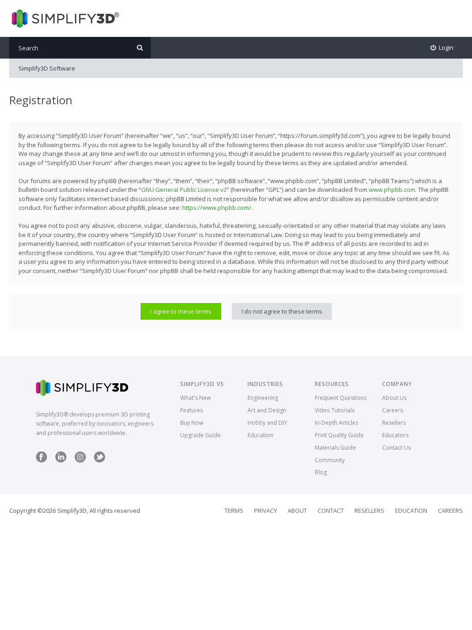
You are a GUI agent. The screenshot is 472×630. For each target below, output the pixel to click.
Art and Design (267, 410)
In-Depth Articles (336, 423)
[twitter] (99, 460)
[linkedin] (60, 460)
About (297, 510)
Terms (233, 510)
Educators (395, 435)
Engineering (263, 398)
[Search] (140, 48)
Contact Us (396, 448)
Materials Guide (335, 448)
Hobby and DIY (267, 423)
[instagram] (80, 460)
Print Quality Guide (339, 435)
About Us (394, 398)
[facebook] (41, 460)
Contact (331, 510)
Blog (321, 472)
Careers (392, 410)
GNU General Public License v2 (184, 189)
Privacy (265, 510)
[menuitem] (442, 48)
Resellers (394, 423)
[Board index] (64, 18)
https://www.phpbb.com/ (216, 207)
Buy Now (191, 423)
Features (191, 410)
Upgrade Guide (200, 435)
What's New (195, 398)
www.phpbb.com (392, 189)
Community (330, 460)
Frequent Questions (340, 398)
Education (260, 435)
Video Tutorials (334, 410)
